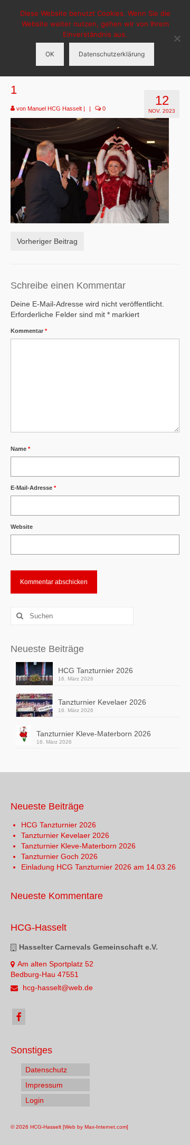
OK (49, 54)
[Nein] (177, 38)
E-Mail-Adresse (33, 488)
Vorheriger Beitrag (47, 241)
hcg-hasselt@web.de (57, 987)
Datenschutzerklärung (112, 54)
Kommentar (29, 331)
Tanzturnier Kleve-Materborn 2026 (93, 733)
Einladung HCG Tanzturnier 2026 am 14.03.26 (98, 867)
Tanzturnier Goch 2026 (59, 856)
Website (22, 527)
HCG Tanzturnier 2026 (95, 670)
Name (20, 449)
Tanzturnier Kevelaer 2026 (102, 702)
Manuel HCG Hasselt (54, 108)
